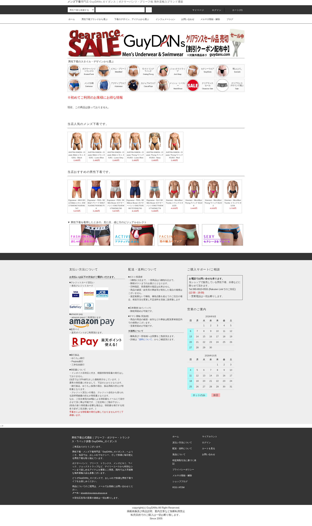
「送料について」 (145, 339)
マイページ (198, 10)
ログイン (217, 10)
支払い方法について (182, 442)
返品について (178, 454)
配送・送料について (182, 448)
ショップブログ (180, 481)
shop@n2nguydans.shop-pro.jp (94, 493)
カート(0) (237, 10)
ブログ (230, 19)
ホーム (71, 19)
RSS (174, 487)
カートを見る (208, 448)
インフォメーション (165, 19)
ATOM (182, 487)
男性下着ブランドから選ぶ (95, 19)
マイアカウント (209, 436)
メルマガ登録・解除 (210, 19)
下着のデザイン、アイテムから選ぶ (131, 19)
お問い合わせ (187, 19)
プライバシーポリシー (183, 469)
